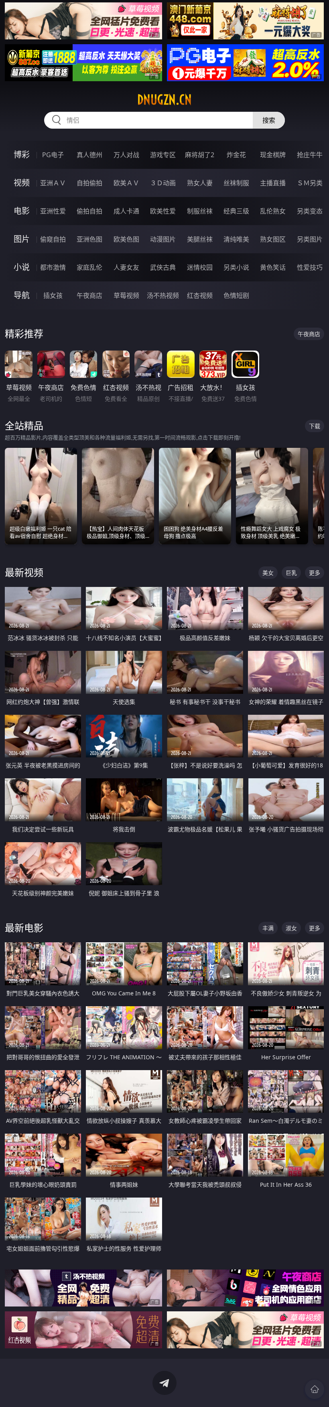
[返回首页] (314, 1389)
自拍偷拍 (89, 182)
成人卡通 (126, 211)
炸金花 (236, 154)
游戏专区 (163, 154)
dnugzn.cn (164, 100)
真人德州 (89, 154)
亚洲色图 (89, 239)
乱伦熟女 (273, 211)
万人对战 (126, 154)
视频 (22, 182)
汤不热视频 (163, 295)
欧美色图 (126, 239)
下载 (314, 426)
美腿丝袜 (200, 239)
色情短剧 (236, 295)
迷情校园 (200, 267)
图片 (22, 239)
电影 (22, 210)
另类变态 (310, 211)
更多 (314, 572)
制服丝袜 (200, 211)
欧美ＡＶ (126, 182)
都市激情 (53, 267)
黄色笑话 (273, 267)
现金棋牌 (273, 154)
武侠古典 (163, 267)
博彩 (22, 154)
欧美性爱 (163, 211)
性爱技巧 (310, 267)
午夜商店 (89, 295)
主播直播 (273, 182)
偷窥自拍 (53, 239)
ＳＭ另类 (310, 182)
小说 (22, 267)
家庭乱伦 (89, 267)
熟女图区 (273, 239)
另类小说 (236, 267)
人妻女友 (126, 267)
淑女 (291, 928)
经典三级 (236, 211)
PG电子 (53, 154)
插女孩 (53, 295)
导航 (22, 295)
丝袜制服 (236, 182)
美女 (268, 572)
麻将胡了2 (199, 154)
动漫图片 (163, 239)
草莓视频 (126, 295)
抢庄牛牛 (310, 154)
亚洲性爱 (53, 211)
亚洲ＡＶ (53, 182)
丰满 (268, 928)
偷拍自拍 (89, 211)
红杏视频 (200, 295)
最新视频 (24, 572)
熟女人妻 (200, 182)
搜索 (268, 120)
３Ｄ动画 (163, 182)
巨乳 (291, 572)
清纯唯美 (236, 239)
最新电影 (24, 927)
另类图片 (310, 239)
